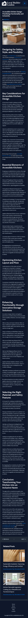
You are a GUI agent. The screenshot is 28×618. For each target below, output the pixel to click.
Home (13, 604)
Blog (13, 609)
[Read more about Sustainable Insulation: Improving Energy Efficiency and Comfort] (14, 555)
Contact (13, 611)
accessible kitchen (12, 55)
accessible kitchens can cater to (14, 84)
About (13, 606)
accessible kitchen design (8, 526)
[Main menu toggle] (24, 3)
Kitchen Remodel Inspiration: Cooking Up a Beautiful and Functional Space (12, 589)
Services (13, 607)
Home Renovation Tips (8, 569)
